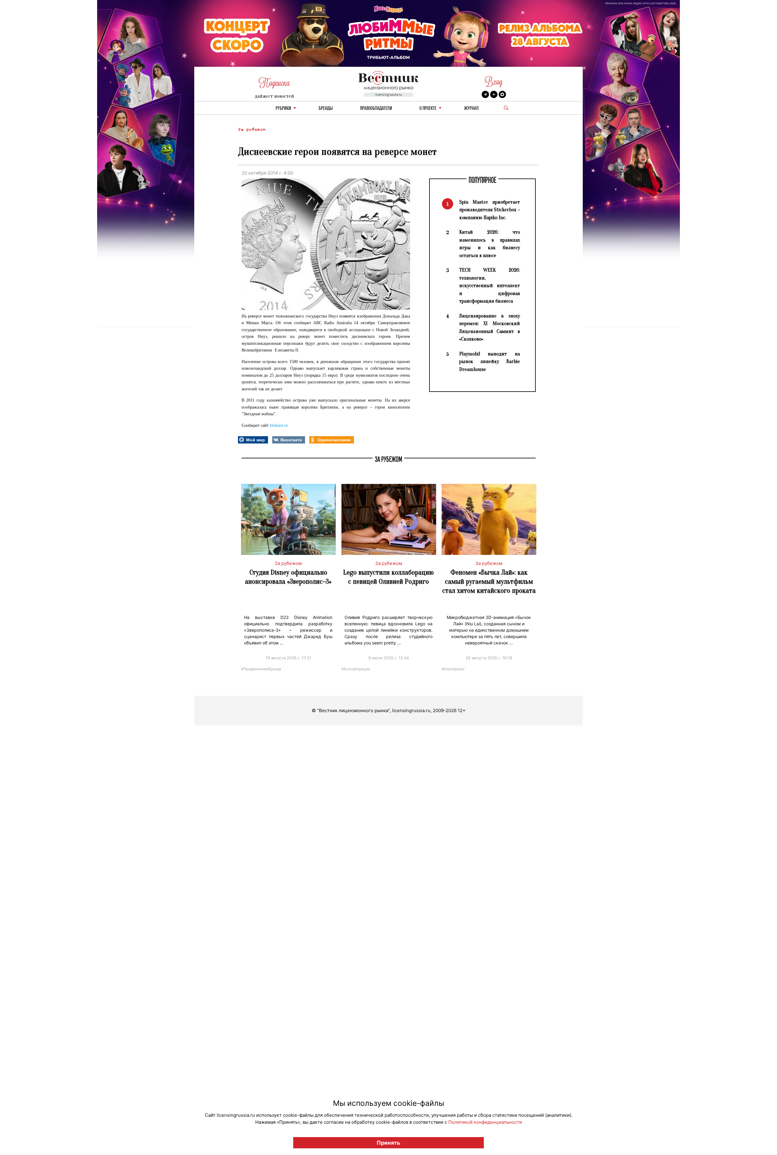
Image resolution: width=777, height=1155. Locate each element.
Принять (388, 1143)
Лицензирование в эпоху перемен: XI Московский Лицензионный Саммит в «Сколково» (489, 327)
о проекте (427, 108)
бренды (326, 108)
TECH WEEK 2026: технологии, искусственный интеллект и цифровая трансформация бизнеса (489, 285)
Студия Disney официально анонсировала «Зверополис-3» (288, 577)
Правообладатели (376, 108)
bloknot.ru (279, 425)
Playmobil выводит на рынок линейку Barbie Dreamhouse (489, 361)
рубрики (283, 108)
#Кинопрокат (453, 669)
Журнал (471, 108)
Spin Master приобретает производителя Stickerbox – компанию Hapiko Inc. (489, 209)
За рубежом (251, 129)
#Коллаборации (355, 669)
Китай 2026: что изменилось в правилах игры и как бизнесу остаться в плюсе (489, 243)
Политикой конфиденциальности (485, 1122)
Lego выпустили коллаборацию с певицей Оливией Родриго (388, 577)
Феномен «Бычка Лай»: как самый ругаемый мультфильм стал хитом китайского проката (489, 581)
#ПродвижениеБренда (261, 669)
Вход (494, 82)
